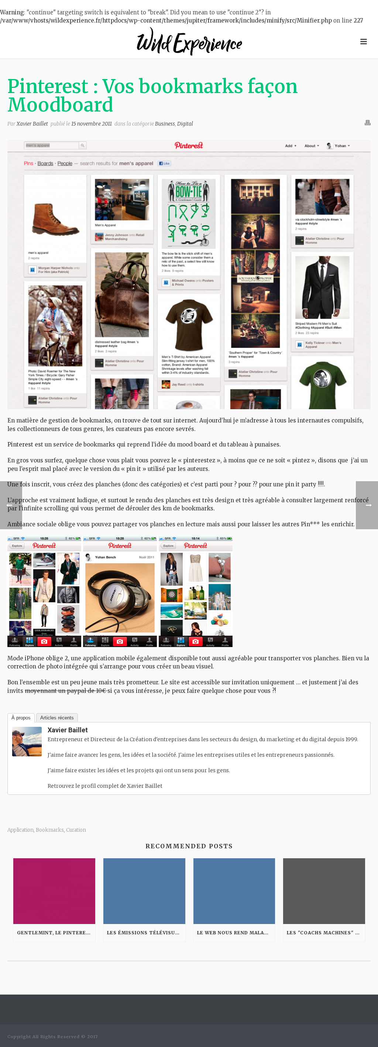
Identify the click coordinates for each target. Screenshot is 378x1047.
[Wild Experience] (189, 41)
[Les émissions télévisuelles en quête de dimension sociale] (144, 891)
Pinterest (20, 444)
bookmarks (50, 830)
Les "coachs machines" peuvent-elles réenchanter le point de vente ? (326, 932)
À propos (21, 718)
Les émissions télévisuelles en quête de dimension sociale (146, 932)
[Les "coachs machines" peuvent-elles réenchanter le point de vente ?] (324, 891)
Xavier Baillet (32, 123)
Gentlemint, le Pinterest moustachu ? (56, 932)
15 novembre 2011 (91, 123)
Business (165, 123)
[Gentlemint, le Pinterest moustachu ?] (54, 891)
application (20, 830)
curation (76, 830)
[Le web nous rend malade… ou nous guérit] (234, 891)
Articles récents (57, 718)
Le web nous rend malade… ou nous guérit (236, 932)
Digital (185, 123)
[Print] (368, 123)
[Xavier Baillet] (27, 741)
